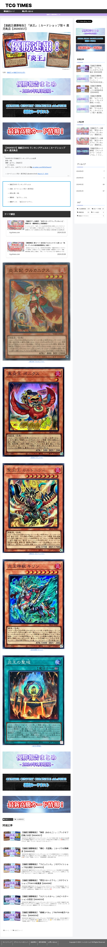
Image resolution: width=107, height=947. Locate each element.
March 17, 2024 (43, 174)
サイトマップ (7, 942)
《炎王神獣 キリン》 (36, 650)
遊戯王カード (9, 819)
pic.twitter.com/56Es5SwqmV (41, 167)
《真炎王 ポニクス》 (36, 458)
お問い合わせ (52, 942)
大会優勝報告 (20, 819)
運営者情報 (42, 942)
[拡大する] (68, 265)
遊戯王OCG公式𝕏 (19, 72)
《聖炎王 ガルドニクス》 (36, 554)
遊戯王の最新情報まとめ (53, 14)
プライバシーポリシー (21, 942)
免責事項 (33, 942)
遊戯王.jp (10, 72)
